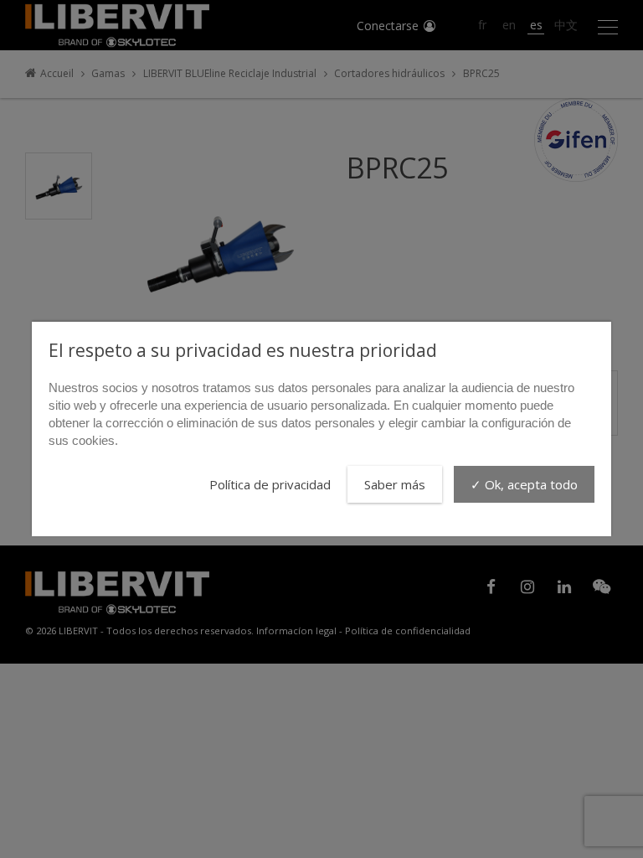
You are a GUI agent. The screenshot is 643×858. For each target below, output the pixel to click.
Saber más (394, 484)
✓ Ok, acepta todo (524, 484)
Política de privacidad (270, 484)
